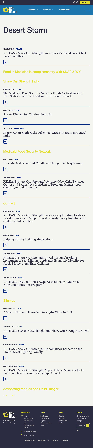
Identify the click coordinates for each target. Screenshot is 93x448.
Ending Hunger (32, 10)
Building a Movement (64, 10)
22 (10, 395)
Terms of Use (30, 440)
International (19, 129)
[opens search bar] (74, 2)
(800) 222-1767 (29, 435)
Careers (61, 416)
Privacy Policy (43, 440)
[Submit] (87, 425)
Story (18, 110)
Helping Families (47, 10)
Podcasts (61, 418)
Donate (84, 2)
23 (13, 395)
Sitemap (55, 440)
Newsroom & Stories (63, 421)
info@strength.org (30, 431)
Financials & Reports (45, 419)
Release (19, 49)
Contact (65, 440)
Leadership (44, 416)
